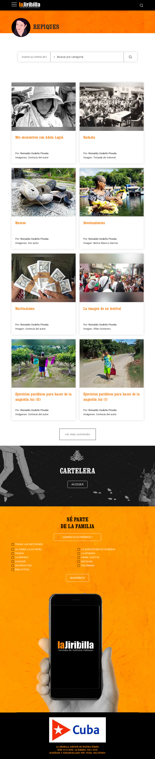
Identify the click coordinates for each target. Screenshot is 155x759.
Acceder (77, 484)
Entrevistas (23, 565)
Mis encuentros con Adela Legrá (39, 137)
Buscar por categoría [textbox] (70, 56)
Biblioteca (22, 569)
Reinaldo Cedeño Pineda (34, 153)
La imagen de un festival (102, 308)
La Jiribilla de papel (28, 549)
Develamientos (94, 223)
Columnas (88, 565)
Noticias (87, 561)
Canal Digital (90, 557)
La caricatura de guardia (98, 549)
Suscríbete (77, 577)
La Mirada (21, 557)
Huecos (20, 223)
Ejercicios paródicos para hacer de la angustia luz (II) (43, 397)
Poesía (19, 553)
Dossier (20, 561)
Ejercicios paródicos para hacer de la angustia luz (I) (111, 397)
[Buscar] (141, 5)
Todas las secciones (29, 544)
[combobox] (87, 57)
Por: (18, 153)
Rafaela (89, 137)
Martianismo (25, 308)
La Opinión (88, 553)
